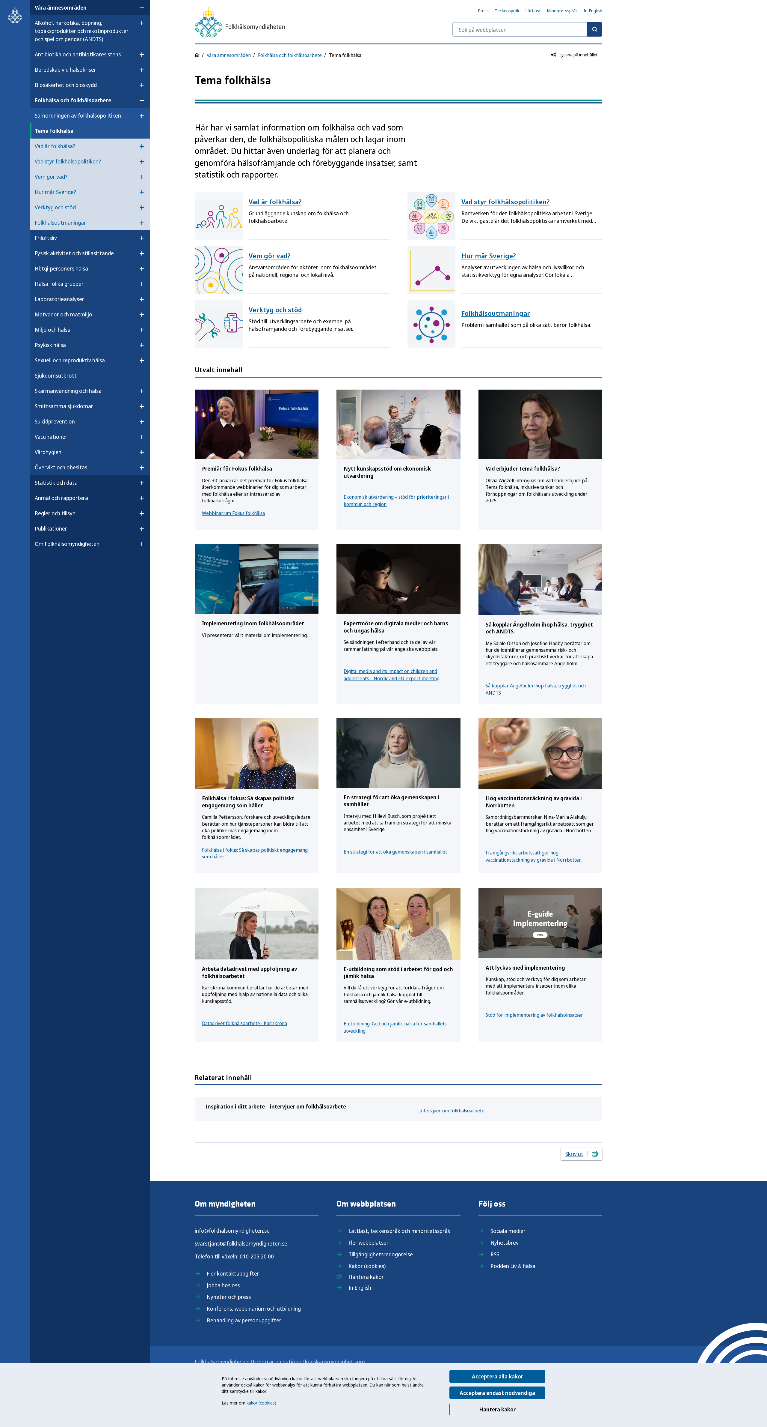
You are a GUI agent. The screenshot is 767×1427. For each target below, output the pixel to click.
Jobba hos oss (223, 1285)
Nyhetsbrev (504, 1242)
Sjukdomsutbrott (56, 375)
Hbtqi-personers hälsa (61, 268)
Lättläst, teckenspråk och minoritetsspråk (399, 1230)
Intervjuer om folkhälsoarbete (451, 1110)
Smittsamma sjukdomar (64, 406)
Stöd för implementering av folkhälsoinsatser (534, 1015)
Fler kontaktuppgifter (233, 1273)
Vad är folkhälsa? (55, 146)
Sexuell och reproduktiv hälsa (70, 360)
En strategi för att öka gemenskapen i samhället (395, 851)
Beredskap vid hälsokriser (65, 69)
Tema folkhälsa (54, 130)
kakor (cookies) (261, 1403)
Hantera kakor (497, 1409)
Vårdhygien (48, 452)
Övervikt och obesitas (61, 467)
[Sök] (594, 29)
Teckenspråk (507, 10)
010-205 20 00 (257, 1256)
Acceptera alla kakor (497, 1376)
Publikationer (51, 528)
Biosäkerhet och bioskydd (66, 84)
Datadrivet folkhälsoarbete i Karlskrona (244, 1023)
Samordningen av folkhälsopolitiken (78, 115)
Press (483, 10)
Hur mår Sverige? (55, 192)
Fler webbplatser (368, 1242)
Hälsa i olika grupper (59, 283)
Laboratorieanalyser (59, 299)
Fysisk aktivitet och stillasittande (74, 253)
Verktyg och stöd (55, 207)
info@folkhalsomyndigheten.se (232, 1230)
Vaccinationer (51, 436)
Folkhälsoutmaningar (60, 222)
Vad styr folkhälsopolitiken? (68, 161)
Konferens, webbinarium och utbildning (254, 1308)
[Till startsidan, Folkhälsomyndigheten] (15, 15)
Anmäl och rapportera (61, 497)
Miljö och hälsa (52, 329)
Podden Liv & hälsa (512, 1266)
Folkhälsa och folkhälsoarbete (73, 100)
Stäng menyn (51, 563)
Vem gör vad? (51, 176)
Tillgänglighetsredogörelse (380, 1254)
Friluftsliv (46, 237)
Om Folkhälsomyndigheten (67, 543)
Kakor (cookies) (367, 1266)
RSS (494, 1254)
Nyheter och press (229, 1296)
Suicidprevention (55, 421)
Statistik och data (56, 482)
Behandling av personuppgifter (244, 1320)
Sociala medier (508, 1230)
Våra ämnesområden (61, 7)
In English (593, 10)
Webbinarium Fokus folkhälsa (233, 513)
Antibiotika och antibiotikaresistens (78, 54)
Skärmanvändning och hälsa (68, 390)
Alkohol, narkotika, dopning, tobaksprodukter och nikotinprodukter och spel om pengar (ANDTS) (82, 31)
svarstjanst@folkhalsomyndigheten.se (241, 1243)
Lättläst (533, 10)
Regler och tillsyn (55, 513)
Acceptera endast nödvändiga (497, 1392)
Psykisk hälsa (50, 345)
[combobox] (527, 29)
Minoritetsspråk (562, 10)
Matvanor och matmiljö (63, 314)
